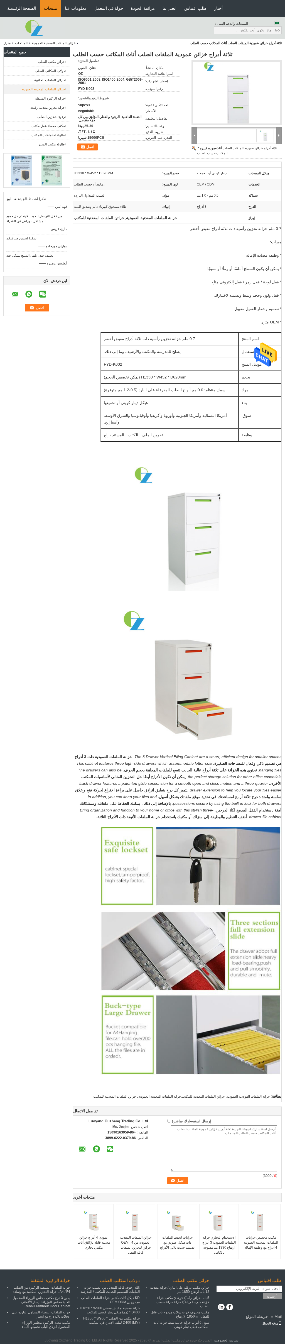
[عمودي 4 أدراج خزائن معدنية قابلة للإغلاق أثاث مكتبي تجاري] (93, 1221)
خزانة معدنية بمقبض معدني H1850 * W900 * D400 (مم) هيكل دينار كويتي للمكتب (110, 1310)
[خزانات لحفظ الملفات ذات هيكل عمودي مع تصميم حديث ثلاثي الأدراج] (177, 1221)
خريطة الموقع (256, 1316)
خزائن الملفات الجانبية (49, 80)
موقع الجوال (270, 1323)
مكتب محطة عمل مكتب (48, 126)
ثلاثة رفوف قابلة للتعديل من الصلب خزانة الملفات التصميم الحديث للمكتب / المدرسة (110, 1290)
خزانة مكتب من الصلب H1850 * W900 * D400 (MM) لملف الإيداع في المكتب (111, 1320)
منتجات (50, 8)
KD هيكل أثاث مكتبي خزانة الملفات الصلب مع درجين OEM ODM (110, 1300)
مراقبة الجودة (143, 8)
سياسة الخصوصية (226, 1340)
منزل (7, 43)
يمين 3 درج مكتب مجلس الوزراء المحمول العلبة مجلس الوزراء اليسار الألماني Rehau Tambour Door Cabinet (41, 1302)
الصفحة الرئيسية (21, 8)
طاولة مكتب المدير (51, 144)
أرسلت (272, 1296)
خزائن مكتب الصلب (51, 62)
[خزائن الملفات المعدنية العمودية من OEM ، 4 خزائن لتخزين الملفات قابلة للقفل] (135, 1221)
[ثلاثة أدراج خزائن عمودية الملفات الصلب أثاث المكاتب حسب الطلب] (236, 92)
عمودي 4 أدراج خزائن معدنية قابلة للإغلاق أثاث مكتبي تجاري (94, 1242)
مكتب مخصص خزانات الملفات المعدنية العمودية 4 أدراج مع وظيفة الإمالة (261, 1242)
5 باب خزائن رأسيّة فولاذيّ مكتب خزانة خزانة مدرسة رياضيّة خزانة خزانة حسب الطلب (182, 1302)
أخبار (218, 8)
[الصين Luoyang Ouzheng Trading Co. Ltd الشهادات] (21, 170)
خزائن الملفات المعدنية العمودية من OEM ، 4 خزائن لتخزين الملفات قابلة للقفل (135, 1245)
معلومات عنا (76, 8)
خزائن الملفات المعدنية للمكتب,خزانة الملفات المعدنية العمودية (181, 1096)
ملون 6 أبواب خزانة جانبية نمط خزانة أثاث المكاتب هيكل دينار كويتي (181, 1325)
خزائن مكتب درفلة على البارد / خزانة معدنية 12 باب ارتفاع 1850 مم (179, 1290)
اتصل (90, 147)
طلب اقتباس (195, 8)
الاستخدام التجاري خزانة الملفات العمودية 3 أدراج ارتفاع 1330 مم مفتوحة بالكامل (219, 1245)
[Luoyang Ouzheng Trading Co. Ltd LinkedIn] (221, 1307)
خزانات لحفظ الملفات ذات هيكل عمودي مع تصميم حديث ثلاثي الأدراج (177, 1242)
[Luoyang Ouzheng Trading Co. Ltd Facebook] (229, 1307)
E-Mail (276, 1316)
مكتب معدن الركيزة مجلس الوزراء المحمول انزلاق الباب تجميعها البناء (46, 1325)
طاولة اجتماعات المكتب (48, 135)
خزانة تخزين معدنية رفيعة (47, 108)
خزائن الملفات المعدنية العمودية (53, 43)
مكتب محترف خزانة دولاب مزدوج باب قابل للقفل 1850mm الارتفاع (180, 1314)
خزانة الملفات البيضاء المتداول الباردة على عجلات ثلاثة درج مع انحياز (41, 1314)
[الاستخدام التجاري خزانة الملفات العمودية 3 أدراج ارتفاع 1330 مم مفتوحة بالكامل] (219, 1221)
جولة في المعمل (108, 8)
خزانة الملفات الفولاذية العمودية (248, 1096)
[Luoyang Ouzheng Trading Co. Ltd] (34, 27)
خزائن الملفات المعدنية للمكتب (114, 1096)
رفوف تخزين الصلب (51, 117)
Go (277, 30)
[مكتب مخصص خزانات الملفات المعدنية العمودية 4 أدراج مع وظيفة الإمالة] (260, 1221)
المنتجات (21, 43)
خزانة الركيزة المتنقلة (50, 98)
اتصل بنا (169, 8)
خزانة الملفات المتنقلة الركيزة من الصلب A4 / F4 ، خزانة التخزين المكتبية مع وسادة (41, 1290)
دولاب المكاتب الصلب (50, 71)
